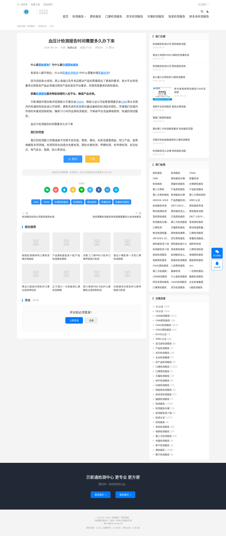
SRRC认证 (194, 200)
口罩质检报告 (160, 287)
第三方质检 (158, 189)
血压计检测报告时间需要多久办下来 (81, 40)
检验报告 (157, 183)
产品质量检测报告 (179, 200)
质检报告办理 (178, 178)
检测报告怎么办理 (179, 254)
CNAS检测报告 (179, 281)
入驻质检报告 (178, 265)
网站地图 (125, 517)
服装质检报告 (196, 260)
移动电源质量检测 (161, 232)
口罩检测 (157, 227)
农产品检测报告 (164, 362)
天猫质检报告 (178, 227)
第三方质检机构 (197, 194)
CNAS (80, 101)
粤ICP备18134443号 (113, 523)
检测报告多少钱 (161, 249)
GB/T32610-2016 (179, 205)
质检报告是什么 (179, 243)
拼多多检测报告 (199, 16)
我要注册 (35, 4)
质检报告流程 (196, 211)
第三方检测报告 (179, 222)
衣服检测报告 (162, 440)
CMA (124, 101)
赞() (110, 47)
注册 (91, 320)
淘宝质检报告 (178, 249)
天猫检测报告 (155, 16)
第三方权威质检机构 (161, 271)
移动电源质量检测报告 (197, 227)
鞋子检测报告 (162, 454)
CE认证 (159, 311)
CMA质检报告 (163, 320)
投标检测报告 (160, 254)
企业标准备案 (196, 281)
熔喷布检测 (195, 243)
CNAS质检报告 (160, 265)
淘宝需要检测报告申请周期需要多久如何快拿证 (116, 216)
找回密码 (48, 4)
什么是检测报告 (179, 276)
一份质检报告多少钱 (197, 271)
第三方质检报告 (161, 194)
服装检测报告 (196, 276)
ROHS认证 (161, 334)
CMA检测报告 (160, 276)
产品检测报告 (196, 189)
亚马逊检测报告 (164, 343)
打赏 (92, 159)
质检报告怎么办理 (179, 211)
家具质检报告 (196, 222)
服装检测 (175, 271)
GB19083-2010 (161, 238)
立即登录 (74, 320)
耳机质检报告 (160, 216)
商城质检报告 (196, 254)
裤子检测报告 (162, 445)
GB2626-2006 (160, 200)
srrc (191, 265)
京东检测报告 (134, 16)
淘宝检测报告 (176, 16)
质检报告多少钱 (161, 243)
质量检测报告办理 (197, 238)
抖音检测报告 (162, 385)
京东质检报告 (178, 238)
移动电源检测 (160, 211)
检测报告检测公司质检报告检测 (38, 216)
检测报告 (26, 11)
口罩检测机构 (196, 249)
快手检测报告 (162, 380)
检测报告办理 (178, 194)
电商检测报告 (162, 431)
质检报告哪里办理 (179, 232)
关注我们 (202, 4)
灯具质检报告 (178, 216)
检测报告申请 (160, 205)
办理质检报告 (70, 64)
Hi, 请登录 (22, 4)
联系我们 (100, 494)
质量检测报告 (70, 72)
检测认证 (42, 26)
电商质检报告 (160, 260)
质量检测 (103, 72)
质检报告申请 (196, 205)
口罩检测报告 (113, 16)
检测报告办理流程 (161, 222)
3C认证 (159, 306)
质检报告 (95, 16)
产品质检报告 (178, 189)
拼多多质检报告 (161, 281)
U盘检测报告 (196, 287)
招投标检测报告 (179, 260)
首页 (65, 16)
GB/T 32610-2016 (197, 216)
